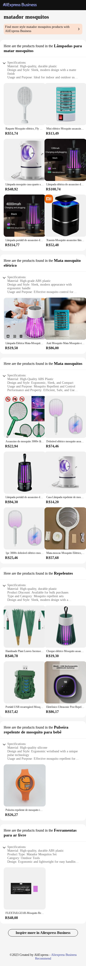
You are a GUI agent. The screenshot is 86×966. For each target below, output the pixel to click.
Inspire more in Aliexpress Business (43, 933)
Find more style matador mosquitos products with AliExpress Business (37, 29)
